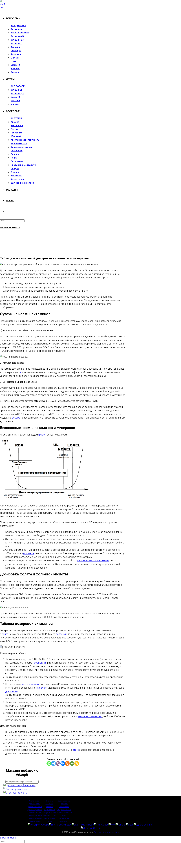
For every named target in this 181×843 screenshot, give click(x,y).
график (42, 434)
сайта (5, 634)
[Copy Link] (76, 763)
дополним (61, 634)
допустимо (11, 691)
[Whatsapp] (49, 763)
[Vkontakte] (62, 763)
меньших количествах (90, 716)
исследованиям (30, 684)
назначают (42, 687)
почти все (28, 553)
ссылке (16, 417)
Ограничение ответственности (106, 832)
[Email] (72, 763)
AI (20, 372)
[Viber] (58, 763)
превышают (40, 662)
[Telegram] (53, 763)
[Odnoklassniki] (67, 763)
